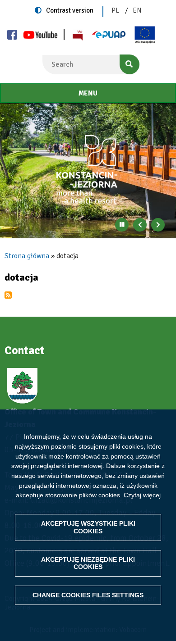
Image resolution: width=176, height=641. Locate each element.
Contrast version (69, 10)
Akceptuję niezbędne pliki (88, 563)
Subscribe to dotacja (8, 295)
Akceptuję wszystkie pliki (88, 527)
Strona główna (27, 255)
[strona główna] (88, 169)
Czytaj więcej (142, 495)
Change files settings (88, 595)
